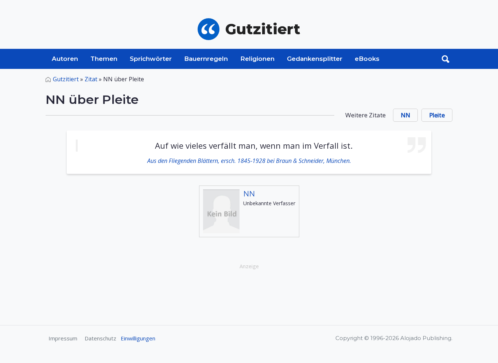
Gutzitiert (66, 79)
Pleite (437, 115)
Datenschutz (100, 338)
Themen (103, 58)
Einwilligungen (138, 338)
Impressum (62, 338)
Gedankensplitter (314, 58)
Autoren (65, 58)
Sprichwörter (151, 58)
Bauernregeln (206, 58)
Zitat (91, 79)
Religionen (257, 58)
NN (405, 115)
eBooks (367, 58)
